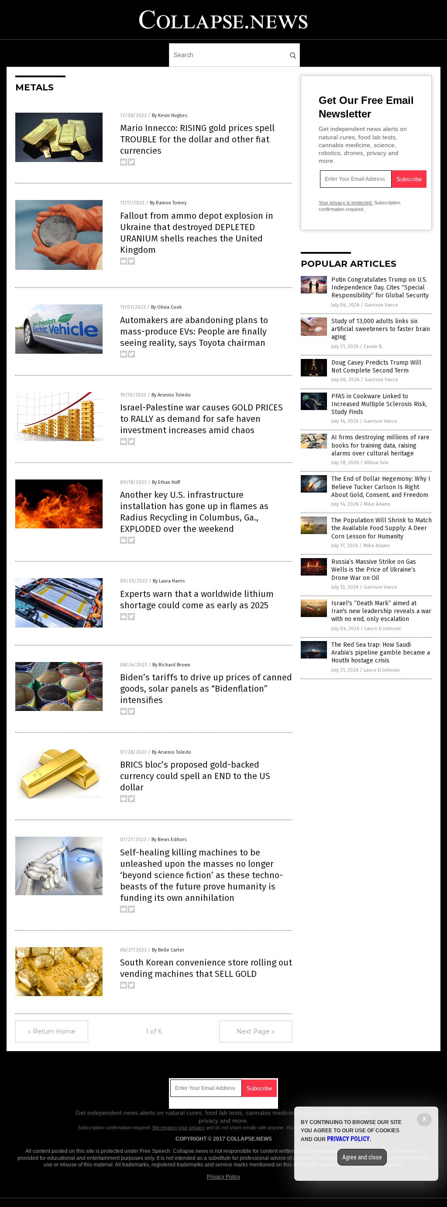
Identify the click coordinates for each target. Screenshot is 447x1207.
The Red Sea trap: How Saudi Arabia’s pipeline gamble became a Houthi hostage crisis (380, 652)
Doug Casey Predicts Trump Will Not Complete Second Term (376, 366)
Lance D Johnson (382, 628)
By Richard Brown (171, 665)
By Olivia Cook (166, 307)
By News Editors (168, 839)
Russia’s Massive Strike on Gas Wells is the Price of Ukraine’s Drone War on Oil (373, 569)
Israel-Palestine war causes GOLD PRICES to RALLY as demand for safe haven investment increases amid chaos (201, 418)
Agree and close (362, 1157)
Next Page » (256, 1031)
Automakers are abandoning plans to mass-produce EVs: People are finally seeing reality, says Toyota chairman (194, 331)
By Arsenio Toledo (171, 395)
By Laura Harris (169, 581)
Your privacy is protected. (346, 202)
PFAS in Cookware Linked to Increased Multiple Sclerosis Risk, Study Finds (379, 404)
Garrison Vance (381, 305)
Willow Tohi (376, 463)
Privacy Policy (223, 1177)
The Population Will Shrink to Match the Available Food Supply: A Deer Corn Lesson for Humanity (381, 528)
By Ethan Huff (166, 482)
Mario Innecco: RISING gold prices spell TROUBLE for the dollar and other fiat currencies (197, 139)
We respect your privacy (178, 1127)
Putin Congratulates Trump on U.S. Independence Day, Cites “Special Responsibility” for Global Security (380, 287)
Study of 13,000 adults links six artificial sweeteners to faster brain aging (380, 329)
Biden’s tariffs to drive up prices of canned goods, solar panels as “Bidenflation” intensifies (206, 688)
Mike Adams (377, 504)
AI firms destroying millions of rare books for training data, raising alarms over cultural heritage (380, 445)
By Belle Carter (168, 950)
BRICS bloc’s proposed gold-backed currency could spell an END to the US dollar (195, 776)
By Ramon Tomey (168, 203)
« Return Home (52, 1031)
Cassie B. (373, 346)
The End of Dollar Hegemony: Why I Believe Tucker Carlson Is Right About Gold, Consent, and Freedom (380, 486)
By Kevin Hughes (169, 115)
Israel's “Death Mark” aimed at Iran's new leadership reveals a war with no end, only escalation (381, 611)
